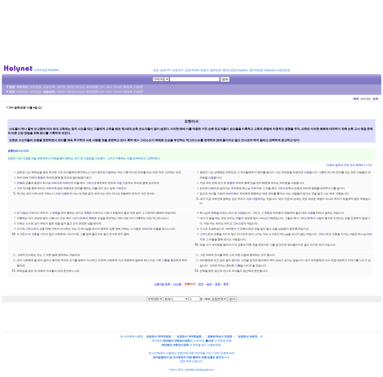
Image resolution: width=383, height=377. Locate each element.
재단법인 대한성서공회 (176, 340)
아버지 (55, 183)
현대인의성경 (76, 87)
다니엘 (177, 284)
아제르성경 (283, 70)
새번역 (61, 87)
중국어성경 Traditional (262, 70)
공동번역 (49, 87)
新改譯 (128, 87)
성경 (155, 70)
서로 (58, 193)
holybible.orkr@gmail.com (199, 369)
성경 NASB (192, 70)
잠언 (200, 284)
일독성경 (215, 70)
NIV (102, 87)
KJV (109, 87)
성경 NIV (165, 70)
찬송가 (205, 70)
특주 (226, 284)
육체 (91, 218)
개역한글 (35, 87)
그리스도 (91, 183)
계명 (54, 212)
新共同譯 (92, 87)
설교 (209, 284)
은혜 (19, 183)
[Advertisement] (191, 33)
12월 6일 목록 (162, 284)
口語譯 (138, 87)
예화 (217, 284)
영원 (40, 177)
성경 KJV (178, 70)
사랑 (108, 172)
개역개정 (22, 87)
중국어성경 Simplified (235, 70)
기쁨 (164, 260)
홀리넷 (209, 340)
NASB (118, 87)
